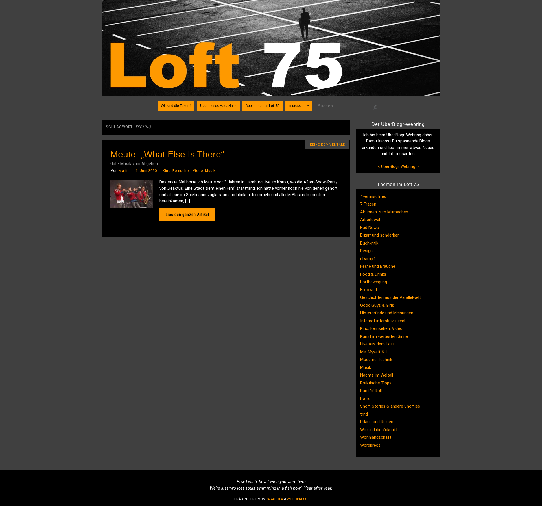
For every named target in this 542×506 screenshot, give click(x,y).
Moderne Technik (376, 359)
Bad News (369, 227)
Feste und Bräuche (377, 266)
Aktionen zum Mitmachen (384, 212)
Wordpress (370, 445)
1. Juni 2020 (146, 170)
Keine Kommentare (327, 144)
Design (366, 250)
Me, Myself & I (373, 351)
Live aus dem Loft (377, 344)
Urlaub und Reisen (376, 421)
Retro (365, 398)
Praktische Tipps (376, 383)
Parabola (274, 499)
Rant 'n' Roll (371, 390)
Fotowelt (368, 289)
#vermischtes (373, 196)
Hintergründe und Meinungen (386, 312)
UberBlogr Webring (398, 166)
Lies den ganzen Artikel (187, 214)
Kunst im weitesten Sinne (384, 336)
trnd (364, 414)
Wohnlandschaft (375, 437)
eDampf (367, 258)
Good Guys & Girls (377, 305)
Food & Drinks (373, 274)
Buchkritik (369, 243)
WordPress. (297, 499)
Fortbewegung (373, 281)
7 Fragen (368, 204)
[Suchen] (375, 108)
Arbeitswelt (371, 219)
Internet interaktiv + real (382, 320)
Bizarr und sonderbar (379, 235)
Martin (124, 170)
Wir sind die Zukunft (378, 429)
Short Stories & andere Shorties (390, 406)
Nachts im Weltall (376, 375)
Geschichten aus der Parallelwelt (390, 297)
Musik (210, 170)
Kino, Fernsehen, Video (183, 170)
